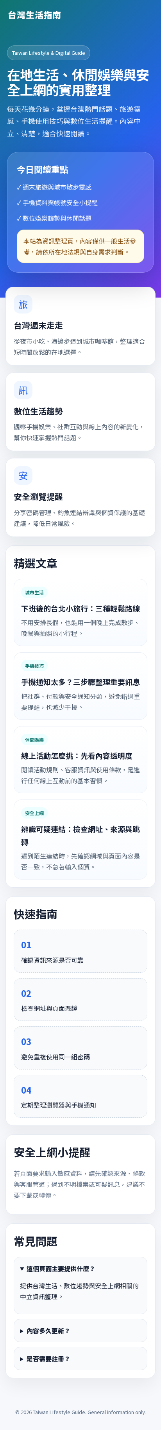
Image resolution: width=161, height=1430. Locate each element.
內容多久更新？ (48, 1330)
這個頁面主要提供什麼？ (61, 1268)
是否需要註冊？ (48, 1358)
